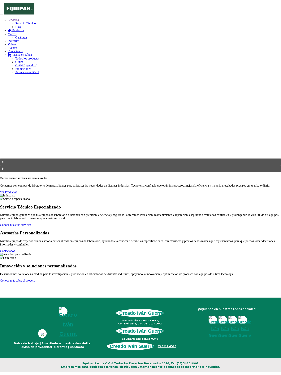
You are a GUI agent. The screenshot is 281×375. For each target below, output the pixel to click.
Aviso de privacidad (36, 347)
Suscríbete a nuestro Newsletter (66, 343)
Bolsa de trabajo (26, 343)
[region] (140, 124)
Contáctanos (7, 251)
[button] (140, 162)
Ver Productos (8, 192)
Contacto (77, 347)
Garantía (60, 347)
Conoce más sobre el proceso (17, 280)
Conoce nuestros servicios (15, 224)
